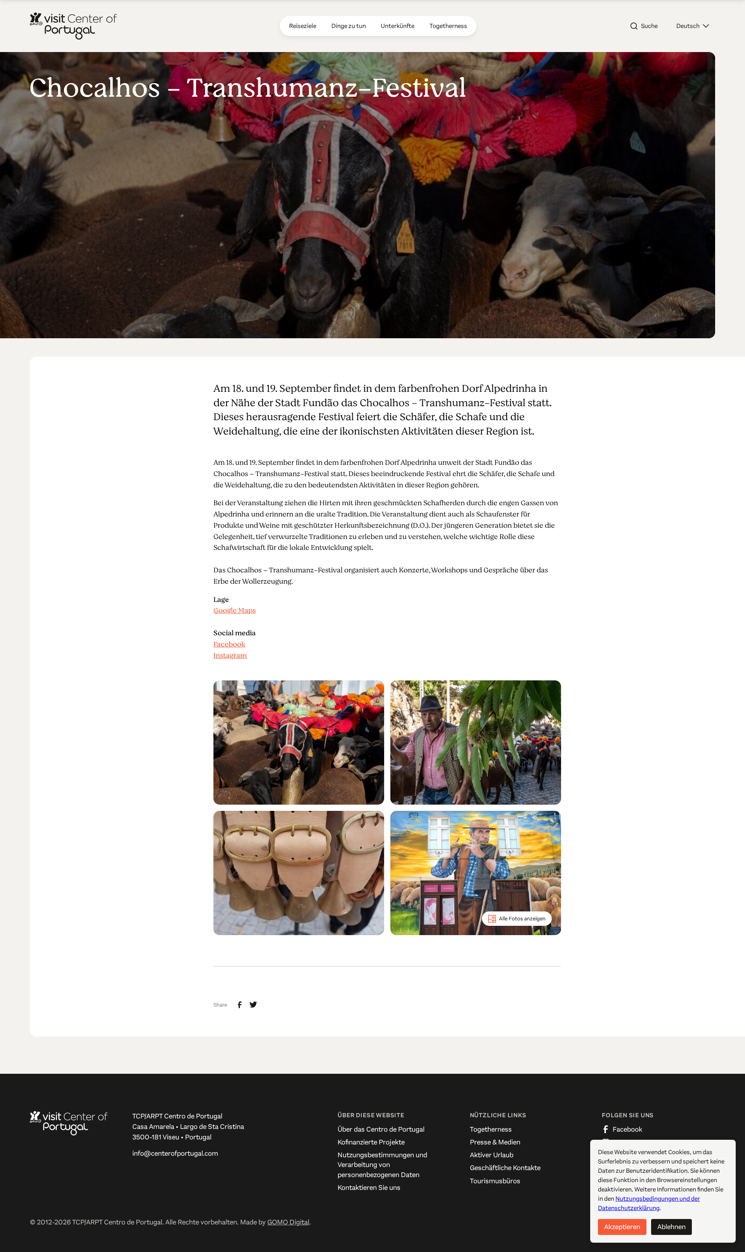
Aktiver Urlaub (491, 1155)
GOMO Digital (288, 1222)
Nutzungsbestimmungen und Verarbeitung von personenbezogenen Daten (382, 1164)
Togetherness (491, 1129)
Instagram (230, 655)
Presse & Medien (495, 1142)
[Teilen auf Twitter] (253, 1005)
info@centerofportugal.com (175, 1153)
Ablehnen (671, 1226)
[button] (692, 26)
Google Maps (234, 610)
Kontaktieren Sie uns (369, 1187)
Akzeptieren (622, 1226)
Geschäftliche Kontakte (505, 1167)
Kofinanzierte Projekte (371, 1142)
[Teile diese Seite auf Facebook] (239, 1005)
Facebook (229, 644)
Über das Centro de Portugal (381, 1129)
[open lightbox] (298, 742)
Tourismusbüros (495, 1181)
